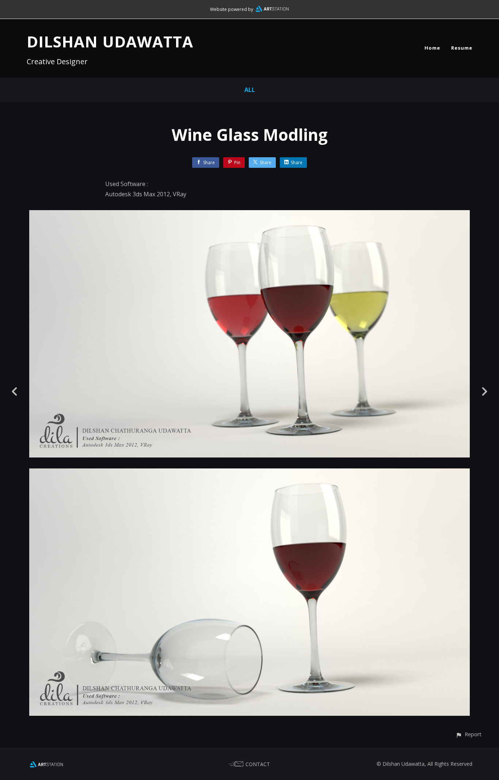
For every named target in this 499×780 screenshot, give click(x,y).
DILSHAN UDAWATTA (110, 41)
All (249, 90)
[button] (468, 734)
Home (432, 48)
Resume (461, 48)
